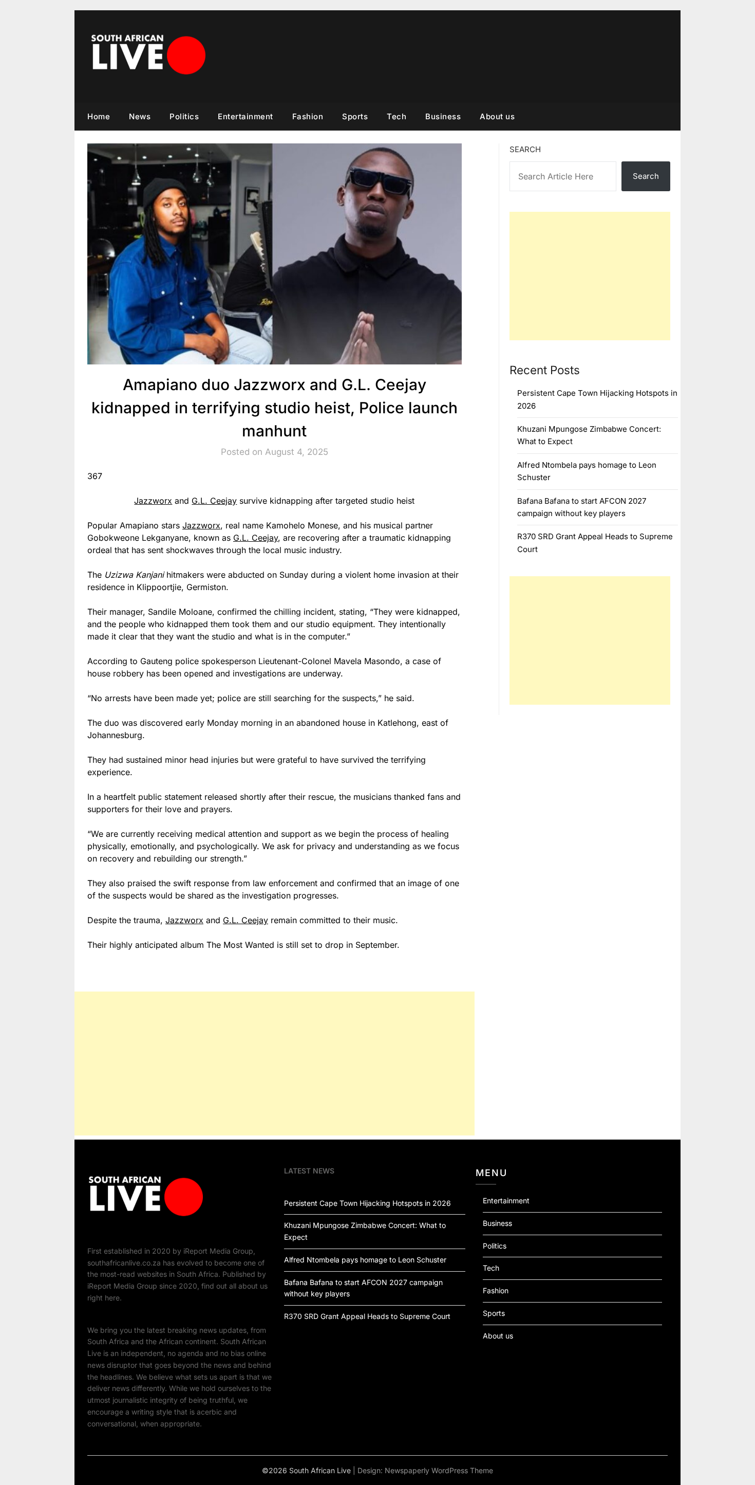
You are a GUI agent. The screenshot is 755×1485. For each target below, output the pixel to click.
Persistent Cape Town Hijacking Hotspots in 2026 (367, 1203)
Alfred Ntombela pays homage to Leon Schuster (365, 1259)
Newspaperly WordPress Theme (439, 1470)
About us (497, 116)
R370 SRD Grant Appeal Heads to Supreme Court (367, 1316)
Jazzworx (153, 501)
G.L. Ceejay (214, 501)
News (139, 116)
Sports (355, 116)
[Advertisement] (274, 1063)
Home (98, 116)
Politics (184, 116)
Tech (396, 116)
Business (443, 116)
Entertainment (245, 116)
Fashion (308, 116)
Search (525, 149)
